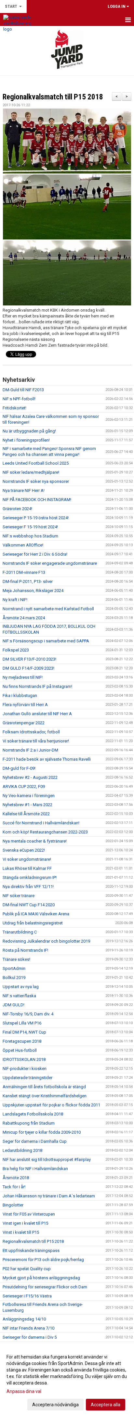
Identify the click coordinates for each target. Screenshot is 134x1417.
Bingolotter (13, 1205)
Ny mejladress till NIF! (23, 677)
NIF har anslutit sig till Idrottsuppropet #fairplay (47, 1159)
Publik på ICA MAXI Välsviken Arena (36, 913)
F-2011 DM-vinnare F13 (24, 572)
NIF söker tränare (18, 895)
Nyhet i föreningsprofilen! (26, 440)
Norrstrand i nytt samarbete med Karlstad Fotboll (48, 608)
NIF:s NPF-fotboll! (19, 398)
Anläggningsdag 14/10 (24, 1319)
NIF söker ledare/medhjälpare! (31, 472)
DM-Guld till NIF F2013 (23, 389)
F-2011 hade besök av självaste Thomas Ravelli (47, 759)
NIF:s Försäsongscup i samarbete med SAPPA (46, 640)
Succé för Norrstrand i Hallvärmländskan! (41, 822)
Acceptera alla (105, 1404)
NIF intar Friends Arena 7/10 (28, 1328)
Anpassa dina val (24, 1391)
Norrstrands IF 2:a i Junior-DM (30, 750)
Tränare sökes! (16, 959)
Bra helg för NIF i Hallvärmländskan (35, 1168)
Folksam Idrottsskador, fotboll (31, 731)
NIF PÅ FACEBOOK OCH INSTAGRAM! (37, 499)
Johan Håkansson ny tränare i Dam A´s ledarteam (49, 1195)
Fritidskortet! (14, 408)
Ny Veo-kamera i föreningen (29, 795)
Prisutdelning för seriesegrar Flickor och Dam (45, 1286)
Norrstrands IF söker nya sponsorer (36, 481)
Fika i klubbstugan (20, 695)
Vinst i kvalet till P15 (21, 1232)
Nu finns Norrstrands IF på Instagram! (37, 686)
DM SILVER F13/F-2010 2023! (29, 659)
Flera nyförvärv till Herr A (25, 704)
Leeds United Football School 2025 (36, 463)
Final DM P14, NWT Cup (24, 1032)
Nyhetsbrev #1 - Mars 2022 (27, 804)
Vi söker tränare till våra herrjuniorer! (36, 741)
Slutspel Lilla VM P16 (22, 1023)
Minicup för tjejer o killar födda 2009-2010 (42, 1132)
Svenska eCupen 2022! (24, 850)
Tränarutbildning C (20, 932)
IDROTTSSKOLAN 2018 (24, 1059)
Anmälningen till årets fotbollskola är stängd (44, 1086)
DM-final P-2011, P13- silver (28, 581)
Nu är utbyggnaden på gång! (29, 431)
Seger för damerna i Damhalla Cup (35, 1141)
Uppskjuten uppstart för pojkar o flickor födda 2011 (51, 1104)
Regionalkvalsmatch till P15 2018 (53, 97)
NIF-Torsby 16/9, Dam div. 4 (28, 1013)
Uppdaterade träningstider (27, 1077)
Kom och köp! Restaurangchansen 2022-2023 (45, 832)
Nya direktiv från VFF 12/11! (28, 886)
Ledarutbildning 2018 (22, 1150)
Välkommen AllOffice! (23, 545)
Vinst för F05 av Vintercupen (29, 1214)
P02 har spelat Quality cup (27, 1268)
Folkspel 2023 (16, 650)
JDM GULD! (13, 1004)
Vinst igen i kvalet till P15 (25, 1223)
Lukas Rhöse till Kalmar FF (27, 868)
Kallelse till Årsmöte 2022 (26, 813)
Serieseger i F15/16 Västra (27, 1296)
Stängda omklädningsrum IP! (30, 877)
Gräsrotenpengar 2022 (24, 722)
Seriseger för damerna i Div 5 (30, 1337)
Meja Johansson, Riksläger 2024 (33, 590)
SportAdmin (14, 968)
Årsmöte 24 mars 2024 (24, 617)
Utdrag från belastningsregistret (33, 923)
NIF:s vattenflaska (19, 995)
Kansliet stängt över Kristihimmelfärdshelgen (45, 1095)
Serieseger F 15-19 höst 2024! (30, 526)
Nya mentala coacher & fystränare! (35, 841)
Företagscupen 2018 (22, 1041)
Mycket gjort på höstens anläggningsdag (41, 1277)
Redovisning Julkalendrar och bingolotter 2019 (46, 941)
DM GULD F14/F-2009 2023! (28, 668)
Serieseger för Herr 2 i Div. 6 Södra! (35, 554)
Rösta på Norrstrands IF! (25, 950)
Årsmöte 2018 (16, 1177)
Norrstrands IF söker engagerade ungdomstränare (50, 563)
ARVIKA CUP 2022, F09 (24, 786)
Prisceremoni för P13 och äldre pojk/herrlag (43, 1259)
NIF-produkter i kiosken (25, 1068)
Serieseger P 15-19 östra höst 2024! (36, 517)
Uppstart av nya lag (21, 986)
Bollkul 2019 (14, 977)
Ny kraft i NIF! (15, 599)
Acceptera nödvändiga (55, 1404)
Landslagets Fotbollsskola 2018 (33, 1114)
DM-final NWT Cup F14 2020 (29, 904)
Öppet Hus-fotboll (20, 1050)
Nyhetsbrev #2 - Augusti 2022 (30, 777)
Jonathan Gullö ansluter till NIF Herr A (37, 713)
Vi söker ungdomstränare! (27, 859)
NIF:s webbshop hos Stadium (30, 536)
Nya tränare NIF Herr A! (24, 490)
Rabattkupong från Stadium (29, 1123)
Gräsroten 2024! (17, 508)
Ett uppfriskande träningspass (31, 1250)
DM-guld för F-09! (19, 768)
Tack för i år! (14, 1186)
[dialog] (67, 1380)
